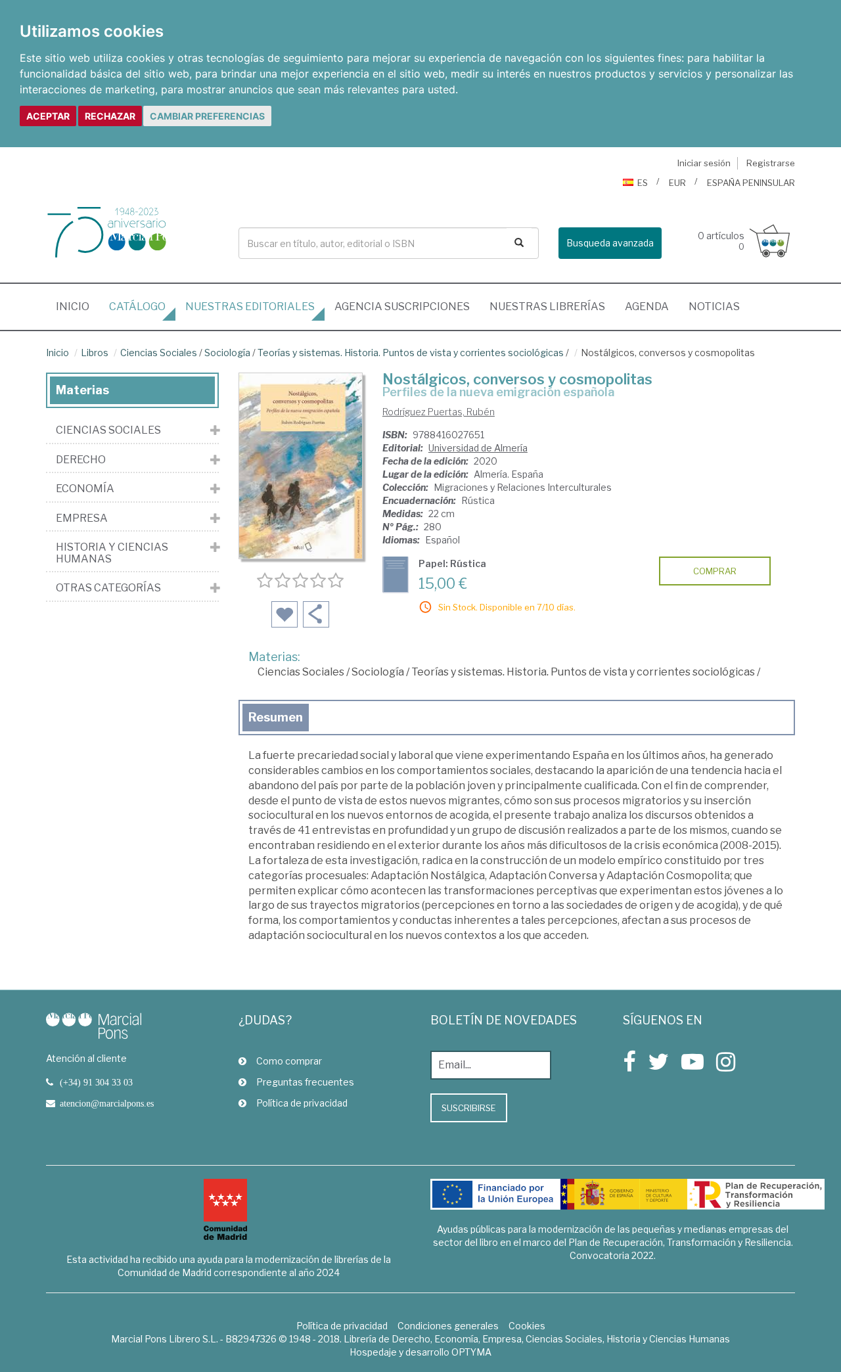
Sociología (227, 352)
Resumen (275, 717)
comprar (715, 571)
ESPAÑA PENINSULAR (751, 182)
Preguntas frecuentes (305, 1081)
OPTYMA (471, 1352)
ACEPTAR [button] (48, 116)
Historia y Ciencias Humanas (112, 552)
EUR (677, 182)
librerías (547, 306)
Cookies (527, 1325)
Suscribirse (469, 1108)
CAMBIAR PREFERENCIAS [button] (207, 116)
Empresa (82, 518)
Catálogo (137, 306)
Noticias (714, 306)
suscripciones (402, 306)
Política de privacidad (302, 1103)
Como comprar (289, 1060)
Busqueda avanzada (610, 242)
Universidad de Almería (478, 447)
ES (642, 182)
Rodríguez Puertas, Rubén (438, 411)
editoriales (250, 306)
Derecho (81, 460)
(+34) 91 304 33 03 (96, 1082)
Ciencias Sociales (158, 352)
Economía (85, 489)
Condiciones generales (448, 1325)
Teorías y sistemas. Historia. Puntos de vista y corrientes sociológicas (411, 352)
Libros (94, 352)
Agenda (647, 306)
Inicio (77, 306)
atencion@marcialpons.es (107, 1103)
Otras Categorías (108, 588)
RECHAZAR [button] (110, 116)
